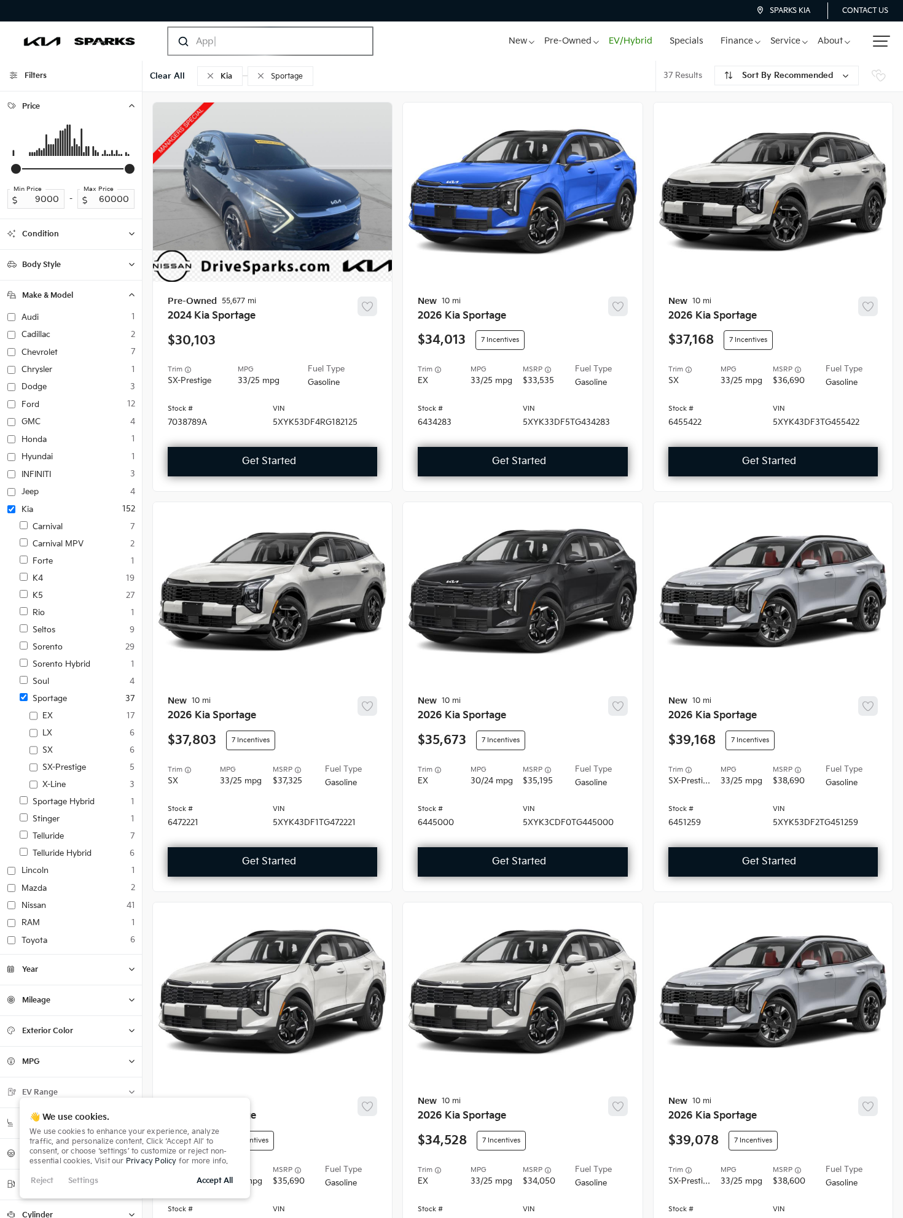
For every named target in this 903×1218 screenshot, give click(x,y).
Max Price (99, 189)
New (518, 41)
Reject (42, 1180)
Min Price (28, 189)
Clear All (167, 76)
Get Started (269, 461)
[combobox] (258, 41)
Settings (83, 1180)
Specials (686, 41)
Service (785, 41)
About (830, 41)
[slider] (16, 169)
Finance (737, 41)
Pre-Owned (568, 41)
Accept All (215, 1180)
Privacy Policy (151, 1161)
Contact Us (865, 10)
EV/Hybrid (630, 41)
